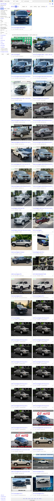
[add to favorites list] (12, 29)
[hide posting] (31, 29)
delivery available (4, 48)
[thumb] (14, 6)
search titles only (4, 10)
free (2, 21)
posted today (3, 13)
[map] (18, 6)
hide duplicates (4, 14)
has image (3, 11)
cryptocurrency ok (4, 50)
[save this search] (53, 4)
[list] (12, 6)
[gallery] (16, 6)
